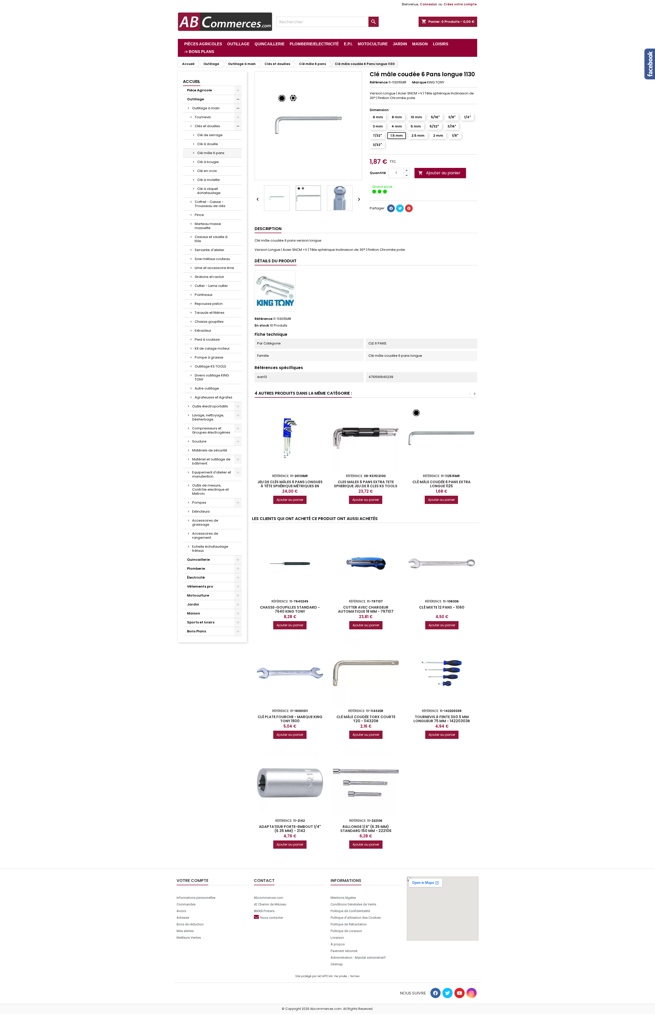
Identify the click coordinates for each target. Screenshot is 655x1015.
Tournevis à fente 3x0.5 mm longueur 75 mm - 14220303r (441, 719)
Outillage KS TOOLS (210, 366)
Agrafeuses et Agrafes (213, 397)
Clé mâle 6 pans (210, 152)
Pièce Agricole (199, 90)
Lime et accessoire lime (214, 267)
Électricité (196, 577)
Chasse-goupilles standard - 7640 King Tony (290, 609)
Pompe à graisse (209, 357)
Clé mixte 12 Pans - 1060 (441, 607)
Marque (419, 82)
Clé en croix (207, 170)
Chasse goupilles (209, 321)
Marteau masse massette (208, 225)
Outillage (195, 99)
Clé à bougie (208, 161)
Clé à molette (208, 179)
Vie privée (340, 976)
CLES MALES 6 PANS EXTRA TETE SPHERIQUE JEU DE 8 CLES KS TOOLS (365, 484)
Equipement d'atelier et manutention (211, 474)
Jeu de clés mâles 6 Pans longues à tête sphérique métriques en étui (290, 486)
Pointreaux (203, 294)
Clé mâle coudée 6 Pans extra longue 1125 (441, 484)
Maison (193, 613)
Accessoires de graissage (205, 522)
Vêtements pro (200, 586)
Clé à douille (207, 144)
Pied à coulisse (207, 339)
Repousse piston (209, 303)
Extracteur (203, 330)
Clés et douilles (207, 126)
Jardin (193, 604)
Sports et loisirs (200, 622)
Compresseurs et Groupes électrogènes (211, 430)
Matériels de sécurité (209, 450)
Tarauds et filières (209, 312)
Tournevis (203, 117)
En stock (262, 325)
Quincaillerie (198, 559)
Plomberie (196, 568)
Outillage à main (206, 108)
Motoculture (198, 595)
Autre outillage (207, 388)
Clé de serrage (210, 135)
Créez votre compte (460, 4)
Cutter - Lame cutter (211, 285)
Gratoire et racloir (209, 276)
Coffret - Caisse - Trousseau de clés (210, 203)
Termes (355, 976)
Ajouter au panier (439, 173)
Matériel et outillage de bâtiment (211, 461)
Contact (264, 880)
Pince (199, 214)
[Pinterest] (409, 208)
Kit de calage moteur (212, 348)
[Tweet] (400, 208)
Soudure (199, 441)
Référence (379, 82)
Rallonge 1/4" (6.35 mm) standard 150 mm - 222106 (365, 828)
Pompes (199, 502)
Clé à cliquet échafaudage (209, 190)
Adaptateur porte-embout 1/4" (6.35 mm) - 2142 (290, 828)
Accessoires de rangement (205, 535)
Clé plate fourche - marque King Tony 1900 (290, 719)
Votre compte (192, 880)
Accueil (191, 81)
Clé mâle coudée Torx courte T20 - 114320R (365, 719)
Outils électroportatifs (210, 406)
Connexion (428, 4)
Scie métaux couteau (212, 258)
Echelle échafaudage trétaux (210, 548)
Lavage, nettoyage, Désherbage (208, 417)
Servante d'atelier (209, 249)
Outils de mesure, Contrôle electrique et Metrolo (210, 489)
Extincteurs (201, 511)
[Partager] (391, 208)
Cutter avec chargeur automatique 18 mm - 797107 (366, 609)
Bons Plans (196, 631)
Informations (346, 880)
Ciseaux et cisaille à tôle (211, 238)
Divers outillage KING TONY (212, 377)
